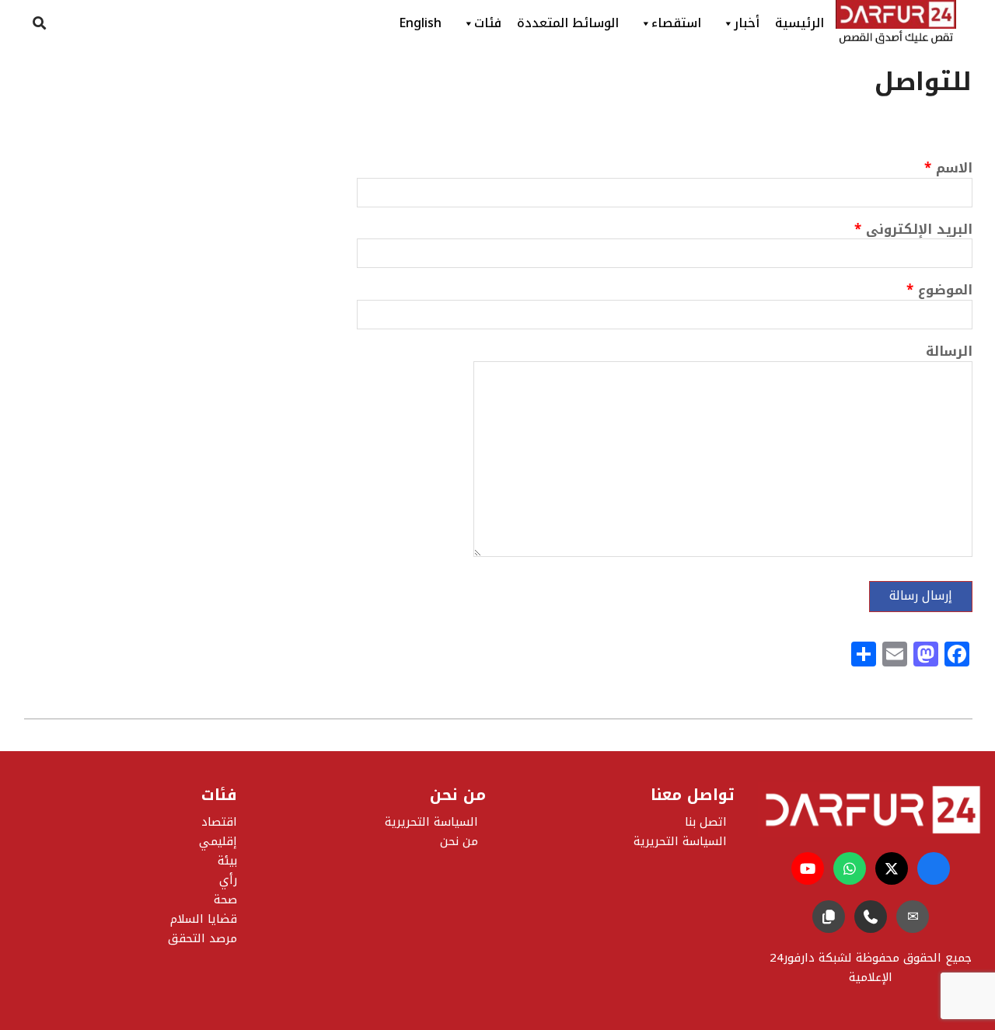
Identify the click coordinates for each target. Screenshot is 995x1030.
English (420, 23)
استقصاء (676, 23)
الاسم (948, 169)
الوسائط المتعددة (568, 23)
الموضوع (939, 291)
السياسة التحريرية (431, 822)
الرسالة (949, 353)
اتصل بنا (706, 822)
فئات (487, 23)
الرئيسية (799, 23)
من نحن (459, 841)
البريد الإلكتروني (913, 231)
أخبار (746, 23)
